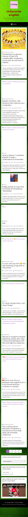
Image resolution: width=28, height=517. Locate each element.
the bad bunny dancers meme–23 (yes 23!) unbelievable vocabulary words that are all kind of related (12, 58)
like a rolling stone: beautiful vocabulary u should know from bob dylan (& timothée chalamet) (11, 430)
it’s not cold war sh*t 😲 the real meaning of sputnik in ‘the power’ (14, 266)
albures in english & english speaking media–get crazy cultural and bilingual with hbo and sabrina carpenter (13, 340)
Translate (11, 474)
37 (17, 451)
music (5, 153)
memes (5, 378)
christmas (6, 334)
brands (5, 221)
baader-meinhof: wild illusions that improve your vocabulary (13, 103)
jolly (4, 223)
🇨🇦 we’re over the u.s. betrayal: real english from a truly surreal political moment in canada (14, 383)
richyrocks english (19, 502)
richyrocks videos (9, 52)
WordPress (23, 504)
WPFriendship (13, 504)
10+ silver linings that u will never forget (13, 304)
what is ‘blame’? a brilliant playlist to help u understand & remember (13, 157)
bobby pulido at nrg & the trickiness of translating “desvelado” (13, 189)
